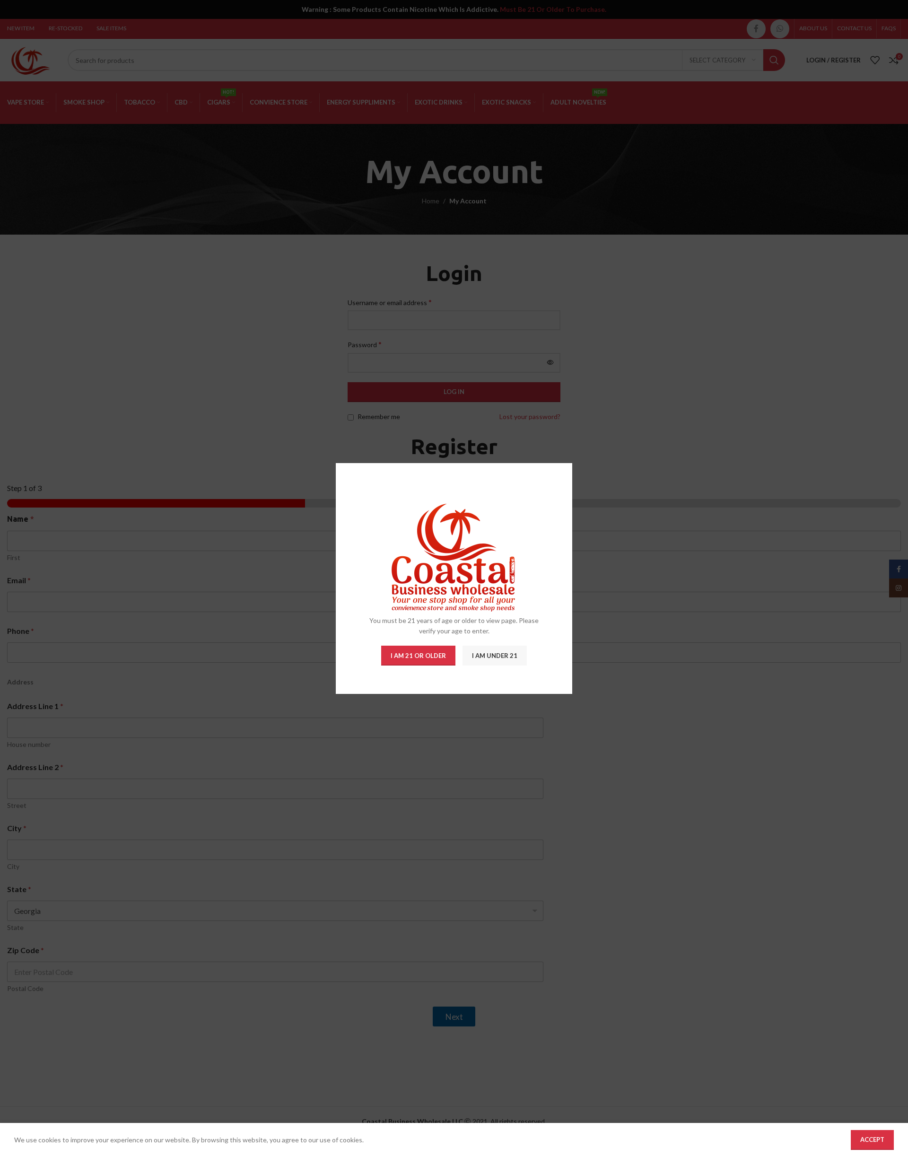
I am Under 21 (494, 655)
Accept (872, 1139)
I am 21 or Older (418, 655)
